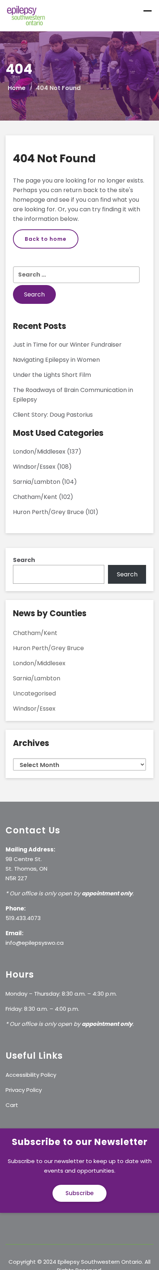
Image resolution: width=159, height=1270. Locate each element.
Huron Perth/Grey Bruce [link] (48, 512)
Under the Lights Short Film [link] (52, 375)
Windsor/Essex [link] (34, 466)
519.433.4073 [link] (23, 918)
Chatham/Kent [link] (35, 497)
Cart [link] (12, 1105)
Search (24, 560)
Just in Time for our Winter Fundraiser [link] (67, 344)
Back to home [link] (46, 239)
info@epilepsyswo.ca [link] (35, 943)
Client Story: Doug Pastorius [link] (53, 414)
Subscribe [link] (79, 1193)
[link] (26, 15)
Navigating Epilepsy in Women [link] (56, 359)
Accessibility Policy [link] (31, 1075)
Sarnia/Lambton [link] (36, 482)
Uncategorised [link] (34, 693)
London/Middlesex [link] (39, 451)
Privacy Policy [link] (24, 1090)
